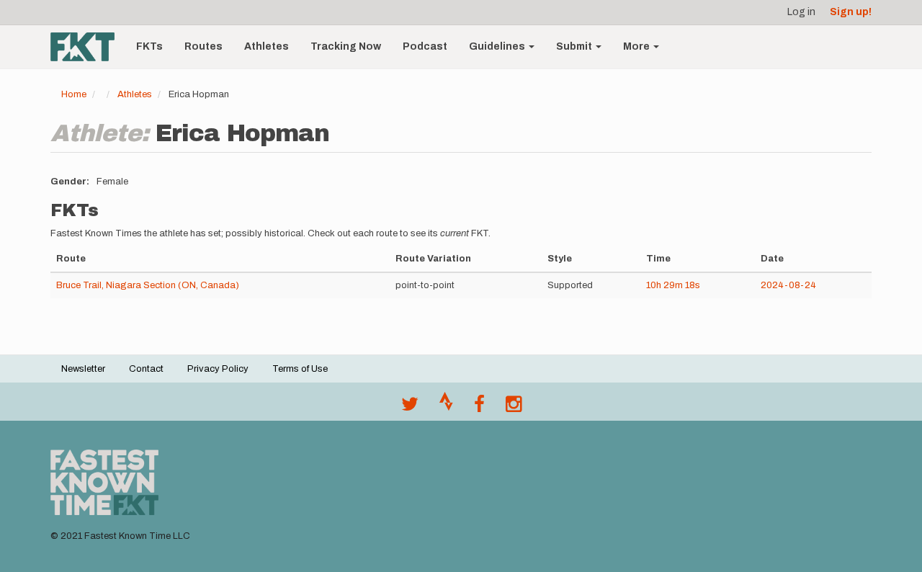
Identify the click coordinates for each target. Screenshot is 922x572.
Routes (203, 46)
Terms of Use (300, 369)
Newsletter (83, 369)
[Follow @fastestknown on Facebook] (479, 408)
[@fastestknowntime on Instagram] (514, 408)
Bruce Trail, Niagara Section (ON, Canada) (147, 285)
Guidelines (498, 46)
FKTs (149, 46)
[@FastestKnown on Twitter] (410, 408)
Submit (575, 46)
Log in (801, 11)
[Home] (87, 46)
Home (73, 94)
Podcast (425, 46)
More (637, 46)
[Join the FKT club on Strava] (446, 408)
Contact (146, 369)
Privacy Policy (218, 369)
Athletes (266, 46)
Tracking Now (345, 46)
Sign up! (851, 11)
